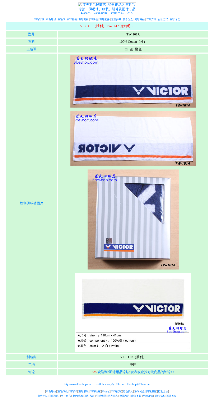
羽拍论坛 (54, 395)
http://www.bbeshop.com (78, 384)
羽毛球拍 (39, 19)
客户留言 (66, 395)
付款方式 (163, 19)
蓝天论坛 (43, 395)
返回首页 (171, 395)
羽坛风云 (89, 395)
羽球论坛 (175, 19)
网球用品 (140, 19)
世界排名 (113, 395)
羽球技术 (160, 395)
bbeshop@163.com (113, 384)
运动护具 (116, 19)
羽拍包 (94, 19)
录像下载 (136, 395)
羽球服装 (72, 19)
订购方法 (151, 19)
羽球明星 (101, 395)
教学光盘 (128, 19)
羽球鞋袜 (84, 19)
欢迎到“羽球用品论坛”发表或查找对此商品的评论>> (136, 372)
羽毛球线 (51, 19)
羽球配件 (104, 19)
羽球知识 (148, 395)
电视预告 (125, 395)
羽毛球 (61, 19)
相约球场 (78, 395)
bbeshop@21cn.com (138, 384)
